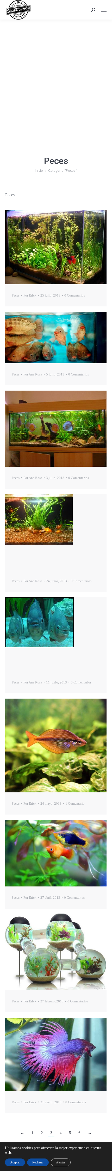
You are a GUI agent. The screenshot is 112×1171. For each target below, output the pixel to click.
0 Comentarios (74, 295)
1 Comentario (75, 803)
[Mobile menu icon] (104, 10)
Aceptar (15, 1162)
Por (29, 295)
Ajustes (60, 1162)
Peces (16, 295)
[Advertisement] (56, 78)
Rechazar (37, 1162)
